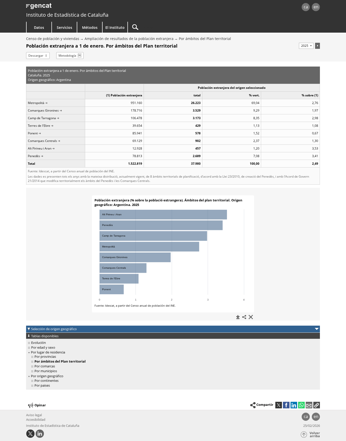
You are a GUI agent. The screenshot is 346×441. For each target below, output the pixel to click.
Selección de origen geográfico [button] (54, 329)
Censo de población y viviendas (52, 38)
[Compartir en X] (278, 405)
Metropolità (36, 103)
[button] (316, 405)
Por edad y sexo (43, 347)
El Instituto (115, 27)
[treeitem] (172, 342)
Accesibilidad (35, 419)
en (316, 7)
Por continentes (46, 380)
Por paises (42, 385)
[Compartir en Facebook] (286, 405)
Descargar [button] (35, 55)
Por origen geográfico (47, 376)
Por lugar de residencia (48, 352)
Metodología (67, 55)
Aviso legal (34, 415)
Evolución (38, 342)
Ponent (33, 133)
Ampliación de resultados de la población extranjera (129, 38)
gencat (85, 7)
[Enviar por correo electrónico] (309, 405)
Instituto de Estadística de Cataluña (67, 14)
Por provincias (45, 356)
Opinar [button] (40, 405)
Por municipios (45, 371)
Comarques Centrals (42, 141)
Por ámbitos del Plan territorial (205, 38)
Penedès (34, 156)
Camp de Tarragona (42, 118)
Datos (39, 27)
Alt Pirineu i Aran (39, 148)
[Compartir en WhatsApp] (301, 405)
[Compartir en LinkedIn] (294, 405)
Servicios (64, 27)
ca (306, 7)
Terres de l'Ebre (39, 125)
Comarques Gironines (43, 110)
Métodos (90, 27)
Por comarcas (44, 366)
